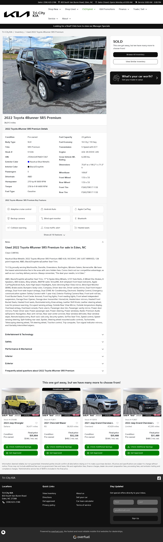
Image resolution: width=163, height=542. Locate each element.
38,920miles (72, 426)
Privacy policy (49, 505)
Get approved (49, 501)
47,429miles (113, 426)
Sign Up (135, 518)
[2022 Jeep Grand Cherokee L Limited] (142, 402)
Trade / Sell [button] (138, 9)
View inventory (49, 493)
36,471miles (32, 426)
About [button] (65, 19)
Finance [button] (122, 9)
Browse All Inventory (135, 55)
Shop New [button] (53, 9)
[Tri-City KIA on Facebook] (158, 478)
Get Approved (15, 453)
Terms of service (83, 505)
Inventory (19, 32)
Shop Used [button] (70, 9)
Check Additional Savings (20, 447)
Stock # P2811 (50, 420)
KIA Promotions (107, 9)
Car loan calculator (85, 501)
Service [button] (51, 19)
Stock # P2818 (91, 420)
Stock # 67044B (10, 420)
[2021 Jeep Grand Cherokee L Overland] (102, 402)
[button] (75, 2)
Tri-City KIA (7, 32)
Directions (47, 497)
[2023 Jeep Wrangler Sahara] (21, 402)
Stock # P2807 (131, 420)
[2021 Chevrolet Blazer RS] (61, 402)
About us (80, 493)
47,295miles (153, 426)
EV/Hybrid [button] (88, 9)
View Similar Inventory (135, 62)
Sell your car (81, 497)
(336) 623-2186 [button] (13, 502)
